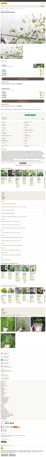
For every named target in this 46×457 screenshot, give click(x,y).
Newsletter (3, 407)
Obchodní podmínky (4, 413)
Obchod (2, 8)
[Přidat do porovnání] (6, 171)
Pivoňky (2, 390)
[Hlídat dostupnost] (13, 174)
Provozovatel (3, 417)
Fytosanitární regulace (5, 416)
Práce (2, 405)
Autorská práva (4, 418)
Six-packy (3, 393)
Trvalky (6, 8)
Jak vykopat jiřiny (4, 402)
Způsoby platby (4, 409)
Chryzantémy (3, 383)
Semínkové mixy (4, 392)
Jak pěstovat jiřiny (4, 398)
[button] (12, 83)
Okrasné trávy (3, 389)
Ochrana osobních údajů (25, 451)
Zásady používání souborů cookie (7, 415)
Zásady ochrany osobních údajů (7, 414)
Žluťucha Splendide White (19, 8)
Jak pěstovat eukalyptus (5, 397)
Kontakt (2, 404)
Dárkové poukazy (4, 385)
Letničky (2, 388)
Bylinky (2, 382)
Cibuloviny (3, 384)
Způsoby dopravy (4, 410)
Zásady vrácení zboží (5, 412)
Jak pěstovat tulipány (5, 399)
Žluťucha (11, 8)
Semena (2, 391)
